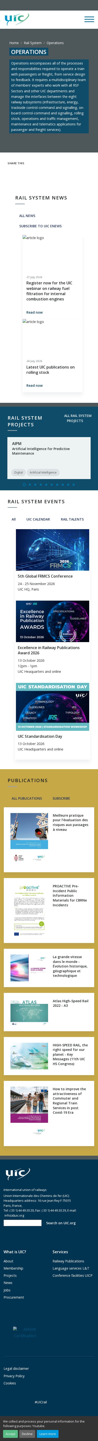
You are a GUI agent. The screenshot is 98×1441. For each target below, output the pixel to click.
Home (14, 43)
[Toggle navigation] (89, 21)
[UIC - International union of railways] (18, 1174)
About (8, 1261)
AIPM (16, 443)
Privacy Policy (14, 1376)
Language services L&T (71, 1268)
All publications (26, 798)
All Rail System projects (77, 418)
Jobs (7, 1290)
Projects (10, 1275)
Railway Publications (68, 1261)
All (13, 519)
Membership (13, 1268)
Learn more (47, 1434)
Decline (27, 1434)
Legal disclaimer (16, 1368)
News (8, 1282)
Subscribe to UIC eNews (40, 226)
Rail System (33, 43)
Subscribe (61, 798)
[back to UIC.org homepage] (17, 19)
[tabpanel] (49, 458)
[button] (56, 20)
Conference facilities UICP (73, 1275)
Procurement (14, 1297)
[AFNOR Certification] (24, 1332)
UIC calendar (37, 519)
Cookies (10, 1383)
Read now (34, 312)
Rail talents (72, 519)
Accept (10, 1434)
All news (26, 215)
